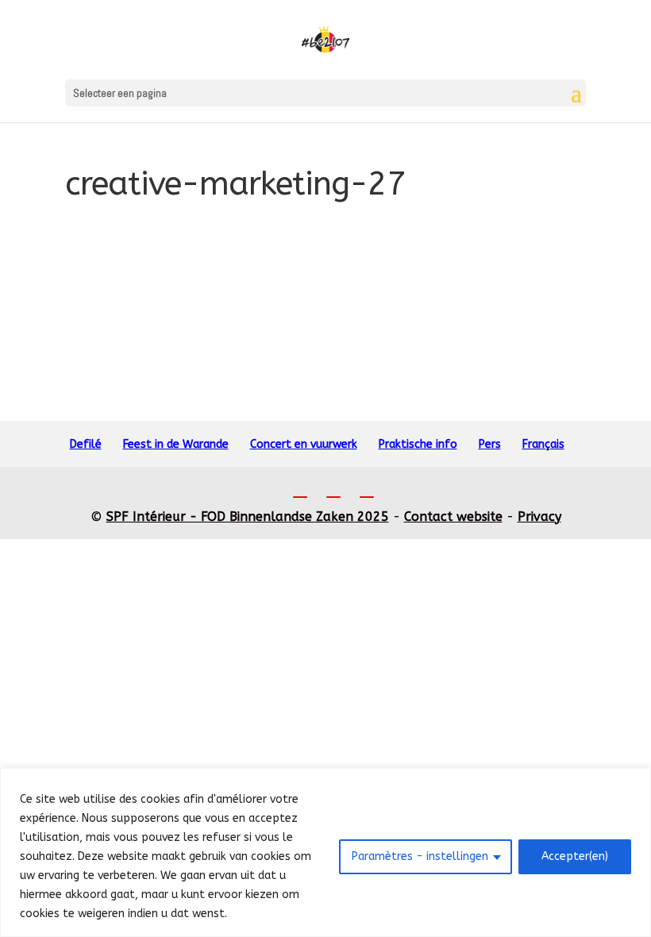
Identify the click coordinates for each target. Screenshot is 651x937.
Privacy (539, 516)
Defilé (86, 444)
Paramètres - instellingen (420, 856)
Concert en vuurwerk (303, 444)
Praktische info (418, 444)
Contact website (453, 516)
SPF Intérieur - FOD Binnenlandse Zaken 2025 (247, 516)
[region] (325, 852)
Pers (490, 444)
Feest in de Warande (176, 444)
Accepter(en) (574, 856)
